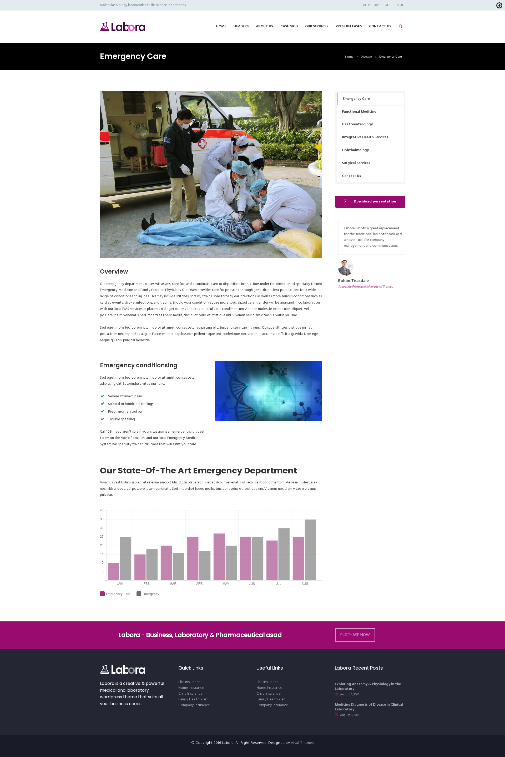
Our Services (316, 26)
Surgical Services (356, 163)
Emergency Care (356, 99)
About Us (264, 26)
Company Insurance (194, 705)
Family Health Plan (192, 699)
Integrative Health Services (365, 137)
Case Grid (289, 26)
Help (366, 5)
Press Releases (349, 26)
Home (221, 26)
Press (388, 5)
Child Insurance (190, 694)
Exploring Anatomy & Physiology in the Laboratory (368, 686)
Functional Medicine (359, 112)
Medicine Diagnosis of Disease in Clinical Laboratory (369, 707)
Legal (399, 5)
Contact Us (380, 26)
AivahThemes (302, 743)
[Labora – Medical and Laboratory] (122, 26)
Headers (241, 26)
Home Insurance (191, 688)
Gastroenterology (357, 124)
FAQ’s (377, 5)
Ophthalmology (355, 150)
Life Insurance (189, 682)
